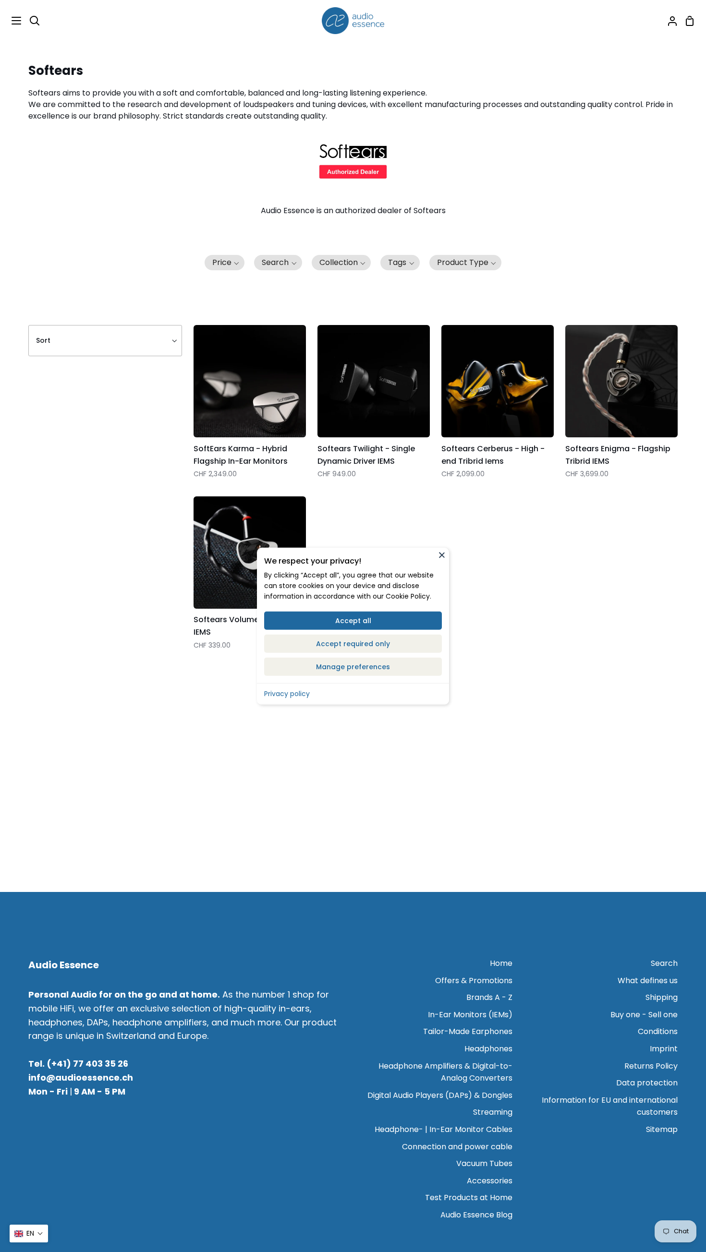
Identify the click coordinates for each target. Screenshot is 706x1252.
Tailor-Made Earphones (467, 1031)
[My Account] (668, 20)
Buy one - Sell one (644, 1014)
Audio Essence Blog (476, 1214)
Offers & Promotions (473, 980)
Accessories (489, 1180)
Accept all (353, 620)
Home (501, 963)
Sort (43, 340)
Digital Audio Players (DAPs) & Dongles (439, 1095)
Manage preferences (353, 666)
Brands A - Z (489, 997)
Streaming (492, 1112)
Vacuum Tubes (484, 1163)
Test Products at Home (468, 1197)
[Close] (442, 555)
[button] (225, 262)
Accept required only (353, 643)
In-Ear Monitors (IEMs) (470, 1014)
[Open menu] (11, 20)
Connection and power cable (457, 1146)
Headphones (488, 1048)
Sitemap (662, 1129)
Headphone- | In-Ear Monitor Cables (443, 1129)
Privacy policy (287, 693)
